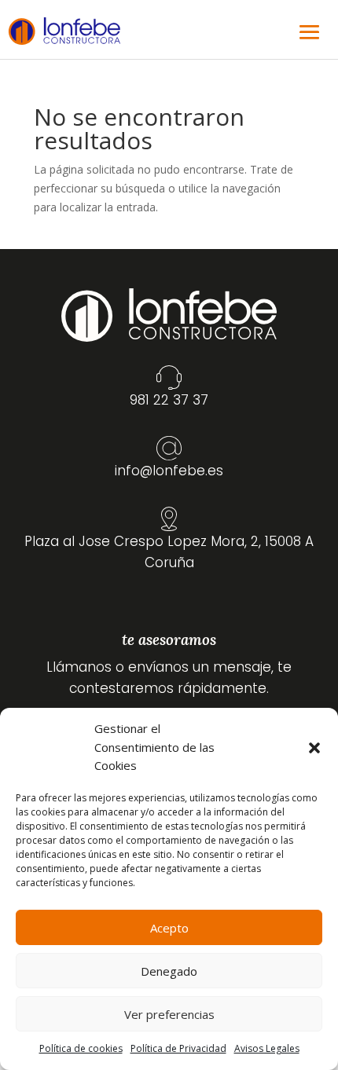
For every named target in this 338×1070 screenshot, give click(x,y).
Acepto (169, 928)
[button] (314, 748)
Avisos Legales (266, 1048)
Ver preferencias (169, 1014)
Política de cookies (81, 1048)
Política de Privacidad (178, 1048)
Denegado (169, 971)
